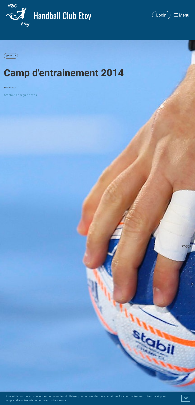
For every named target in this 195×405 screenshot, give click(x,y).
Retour (11, 56)
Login (161, 15)
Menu (183, 15)
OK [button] (186, 398)
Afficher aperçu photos (20, 95)
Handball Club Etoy (62, 15)
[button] (68, 400)
